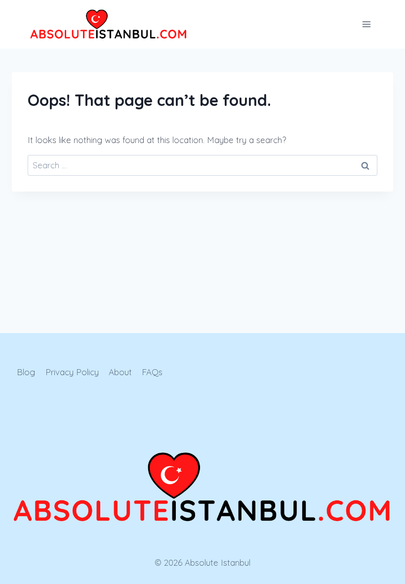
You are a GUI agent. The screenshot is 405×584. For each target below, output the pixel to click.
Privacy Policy (72, 372)
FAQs (152, 372)
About (120, 372)
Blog (26, 372)
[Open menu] (366, 24)
